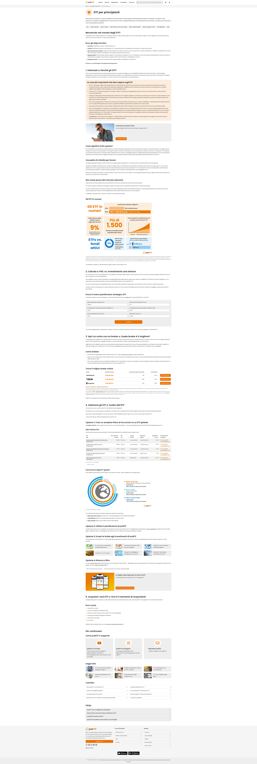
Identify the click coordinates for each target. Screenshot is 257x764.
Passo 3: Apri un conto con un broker (118, 27)
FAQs (168, 27)
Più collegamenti (161, 27)
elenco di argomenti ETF (101, 565)
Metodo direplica (142, 436)
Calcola (90, 48)
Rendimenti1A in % (155, 436)
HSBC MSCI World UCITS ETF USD (93, 457)
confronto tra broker (126, 354)
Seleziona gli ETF (92, 55)
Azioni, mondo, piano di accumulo (94, 568)
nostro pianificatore (151, 529)
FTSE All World (91, 518)
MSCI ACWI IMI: (92, 520)
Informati (90, 46)
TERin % (122, 436)
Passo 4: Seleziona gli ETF (135, 27)
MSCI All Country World (94, 516)
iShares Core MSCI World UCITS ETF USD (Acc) (97, 440)
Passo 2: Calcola (104, 27)
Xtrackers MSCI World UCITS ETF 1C (94, 444)
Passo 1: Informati (95, 27)
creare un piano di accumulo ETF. (115, 624)
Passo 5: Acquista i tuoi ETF (149, 27)
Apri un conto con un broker (95, 51)
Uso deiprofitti (132, 436)
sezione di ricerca (95, 563)
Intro (87, 27)
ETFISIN (87, 436)
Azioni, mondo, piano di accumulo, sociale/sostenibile (116, 568)
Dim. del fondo (114, 436)
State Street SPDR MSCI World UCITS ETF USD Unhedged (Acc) (98, 449)
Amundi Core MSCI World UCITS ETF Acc (95, 453)
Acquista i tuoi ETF (92, 59)
